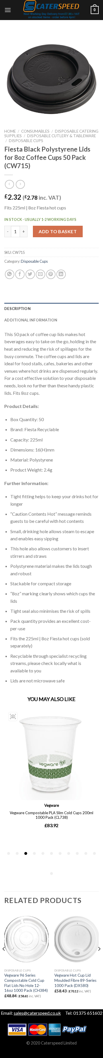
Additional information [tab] (31, 320)
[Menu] (7, 10)
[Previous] (4, 960)
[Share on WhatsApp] (9, 274)
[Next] (99, 960)
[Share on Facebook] (20, 274)
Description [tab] (17, 308)
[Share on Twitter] (30, 274)
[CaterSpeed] (51, 10)
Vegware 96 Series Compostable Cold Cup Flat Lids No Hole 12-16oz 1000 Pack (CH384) (26, 983)
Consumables (35, 131)
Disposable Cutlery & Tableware (61, 136)
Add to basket (58, 231)
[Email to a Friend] (40, 274)
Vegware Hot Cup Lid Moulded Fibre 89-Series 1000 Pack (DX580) (75, 980)
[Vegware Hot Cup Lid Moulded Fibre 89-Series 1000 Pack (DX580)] (76, 939)
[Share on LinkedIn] (61, 274)
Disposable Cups (26, 140)
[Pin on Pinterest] (51, 274)
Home (10, 131)
